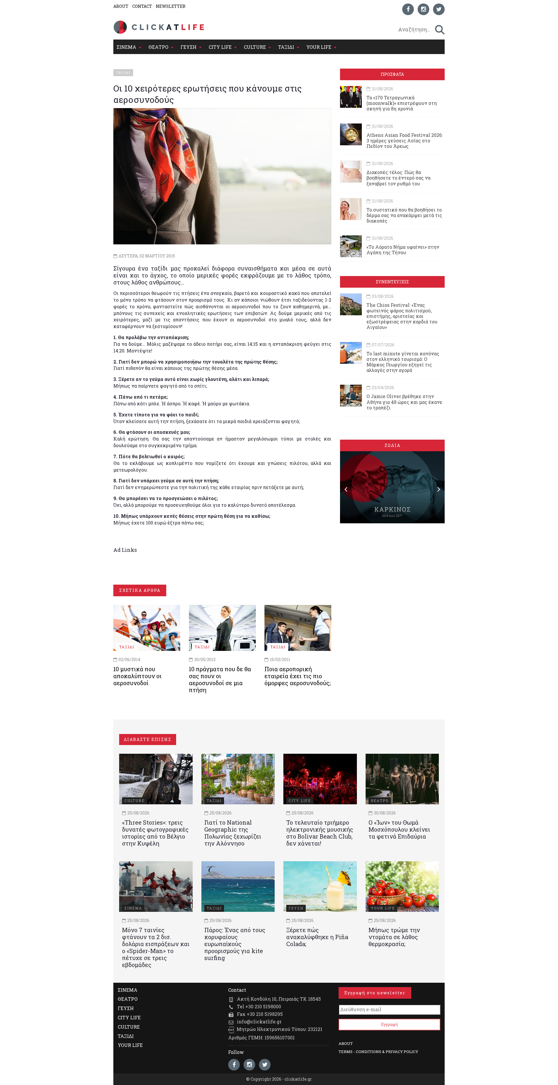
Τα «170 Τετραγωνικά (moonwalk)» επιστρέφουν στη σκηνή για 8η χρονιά (401, 103)
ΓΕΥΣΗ (188, 47)
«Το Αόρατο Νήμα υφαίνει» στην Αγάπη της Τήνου (402, 249)
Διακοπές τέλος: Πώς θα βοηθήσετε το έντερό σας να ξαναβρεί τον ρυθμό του (398, 177)
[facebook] (408, 9)
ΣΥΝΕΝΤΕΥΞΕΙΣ (392, 281)
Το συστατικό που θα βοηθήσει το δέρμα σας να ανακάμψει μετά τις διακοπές (404, 215)
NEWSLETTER (170, 6)
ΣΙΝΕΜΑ (126, 47)
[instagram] (423, 9)
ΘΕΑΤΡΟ (158, 47)
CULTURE (255, 47)
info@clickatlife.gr (259, 1021)
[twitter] (439, 9)
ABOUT (120, 6)
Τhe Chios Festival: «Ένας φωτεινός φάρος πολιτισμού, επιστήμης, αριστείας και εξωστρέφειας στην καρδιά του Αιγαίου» (401, 316)
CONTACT (142, 6)
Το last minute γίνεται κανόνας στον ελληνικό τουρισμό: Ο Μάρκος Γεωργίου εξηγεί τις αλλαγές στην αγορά (402, 361)
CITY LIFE (220, 47)
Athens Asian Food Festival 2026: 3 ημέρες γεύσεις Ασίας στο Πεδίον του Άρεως (404, 140)
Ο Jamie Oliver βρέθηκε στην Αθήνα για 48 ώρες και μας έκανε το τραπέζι (404, 401)
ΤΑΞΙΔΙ (286, 47)
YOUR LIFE (318, 47)
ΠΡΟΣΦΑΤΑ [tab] (392, 74)
